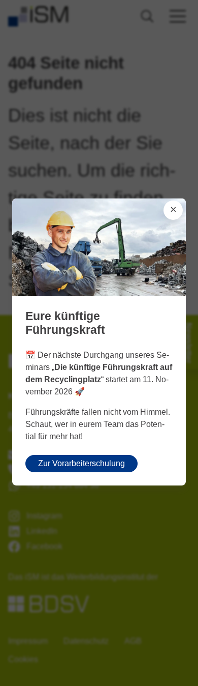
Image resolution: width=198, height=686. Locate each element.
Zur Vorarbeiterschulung (81, 463)
